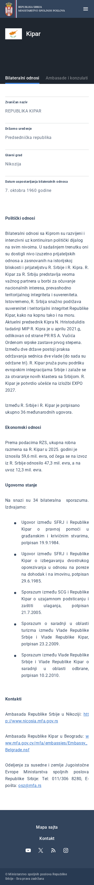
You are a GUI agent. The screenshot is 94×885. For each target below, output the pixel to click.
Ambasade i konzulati (67, 77)
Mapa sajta (47, 827)
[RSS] (53, 850)
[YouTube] (28, 850)
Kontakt (46, 838)
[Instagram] (66, 850)
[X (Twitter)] (41, 850)
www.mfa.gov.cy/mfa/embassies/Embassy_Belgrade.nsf (47, 743)
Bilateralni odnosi (22, 77)
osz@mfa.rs (29, 785)
